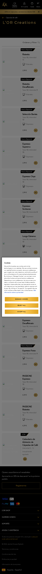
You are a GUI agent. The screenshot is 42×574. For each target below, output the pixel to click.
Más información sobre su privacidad (20, 291)
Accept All (21, 312)
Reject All (22, 305)
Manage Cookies (21, 299)
